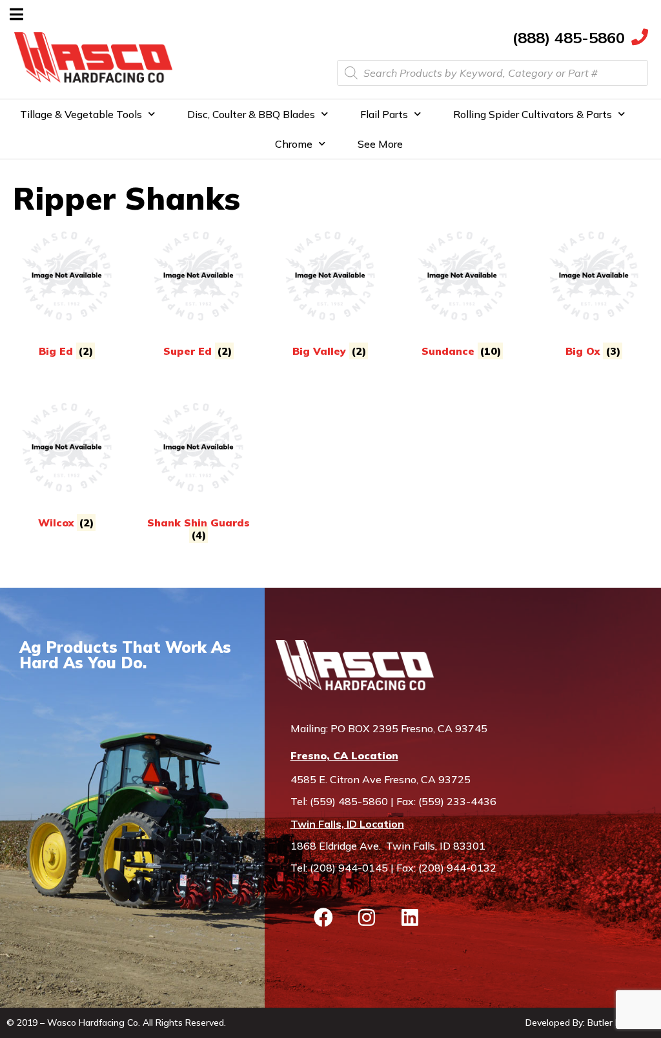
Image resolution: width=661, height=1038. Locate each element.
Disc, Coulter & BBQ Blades (251, 114)
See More (380, 143)
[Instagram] (367, 917)
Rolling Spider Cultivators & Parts (532, 114)
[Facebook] (323, 917)
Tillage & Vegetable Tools (81, 114)
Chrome (293, 143)
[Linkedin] (410, 917)
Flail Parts (384, 114)
